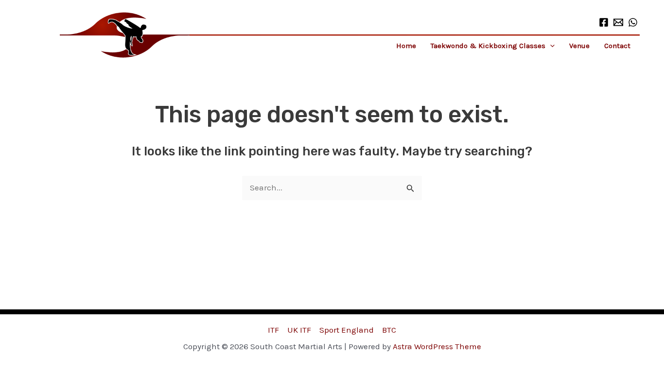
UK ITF (299, 330)
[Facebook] (604, 22)
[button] (550, 45)
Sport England (346, 330)
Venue (579, 45)
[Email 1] (618, 22)
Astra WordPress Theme (437, 346)
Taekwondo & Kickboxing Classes (488, 45)
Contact (617, 45)
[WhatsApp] (633, 22)
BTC (389, 330)
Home (406, 45)
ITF (273, 330)
